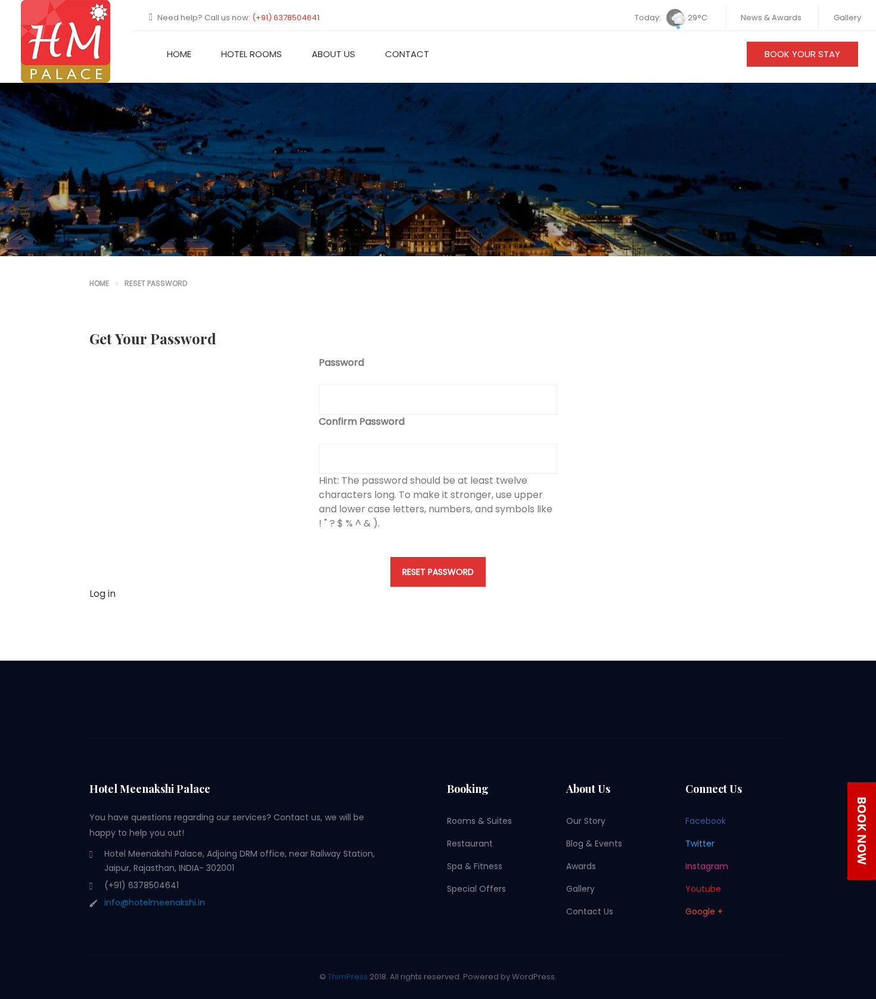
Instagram (706, 866)
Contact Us (589, 911)
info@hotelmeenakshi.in (154, 902)
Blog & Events (594, 843)
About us (333, 54)
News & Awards (771, 17)
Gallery (847, 17)
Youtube (703, 889)
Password (341, 362)
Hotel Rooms (251, 54)
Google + (704, 911)
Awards (581, 866)
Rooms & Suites (479, 821)
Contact (407, 54)
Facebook (705, 821)
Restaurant (470, 843)
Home (179, 54)
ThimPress (348, 976)
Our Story (585, 821)
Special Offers (476, 889)
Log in (102, 593)
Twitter (700, 843)
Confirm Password (362, 421)
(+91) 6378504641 (285, 17)
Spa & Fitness (474, 866)
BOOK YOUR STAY (802, 54)
